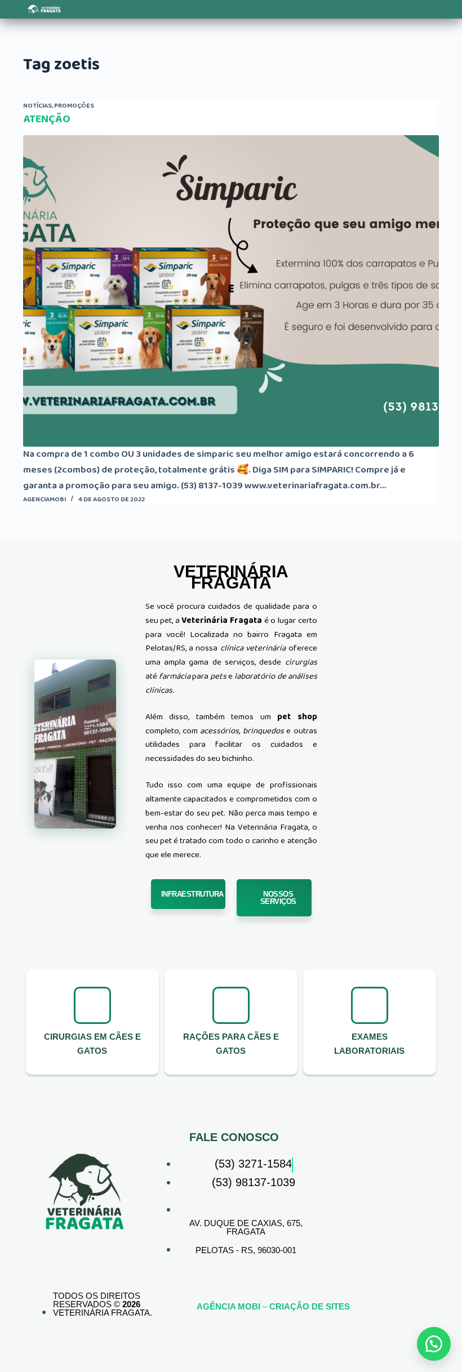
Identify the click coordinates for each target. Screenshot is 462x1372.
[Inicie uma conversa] (434, 1344)
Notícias (37, 105)
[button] (141, 9)
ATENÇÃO (46, 119)
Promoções (74, 105)
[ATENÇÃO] (231, 291)
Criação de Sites (309, 1306)
